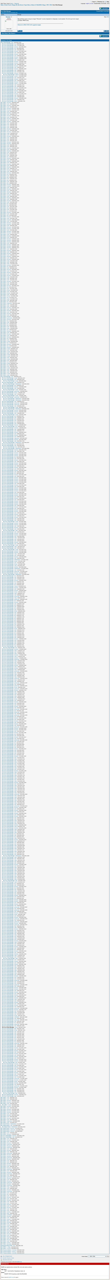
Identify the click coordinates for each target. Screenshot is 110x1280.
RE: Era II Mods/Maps (6, 1135)
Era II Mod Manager (5, 42)
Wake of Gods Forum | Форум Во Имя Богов (12, 5)
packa (8, 298)
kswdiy (8, 341)
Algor (16, 880)
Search (94, 1)
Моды (44, 5)
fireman (8, 17)
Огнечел (9, 18)
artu (8, 361)
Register (16, 3)
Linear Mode (106, 11)
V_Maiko (9, 1247)
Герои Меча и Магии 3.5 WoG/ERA (33, 5)
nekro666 (9, 1228)
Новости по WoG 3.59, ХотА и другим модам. (29, 24)
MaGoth (17, 74)
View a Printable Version (7, 1256)
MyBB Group (19, 1261)
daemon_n (16, 58)
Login (11, 3)
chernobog (14, 1250)
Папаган (16, 586)
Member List (101, 1)
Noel (15, 1034)
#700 (108, 16)
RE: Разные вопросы (6, 1250)
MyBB (7, 1261)
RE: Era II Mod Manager (8, 43)
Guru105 (9, 1248)
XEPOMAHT (9, 1214)
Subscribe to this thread (7, 1259)
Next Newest (12, 33)
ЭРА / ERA (49, 5)
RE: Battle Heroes (5, 1123)
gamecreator (9, 317)
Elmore (15, 101)
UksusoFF (9, 186)
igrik (15, 619)
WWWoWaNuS (18, 383)
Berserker (16, 46)
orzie (15, 583)
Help (108, 1)
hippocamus (9, 303)
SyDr (12, 42)
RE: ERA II (3, 102)
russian (91, 3)
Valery (8, 133)
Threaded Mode (99, 11)
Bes (15, 43)
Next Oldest (5, 33)
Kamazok (16, 961)
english (87, 3)
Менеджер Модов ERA (6, 1245)
